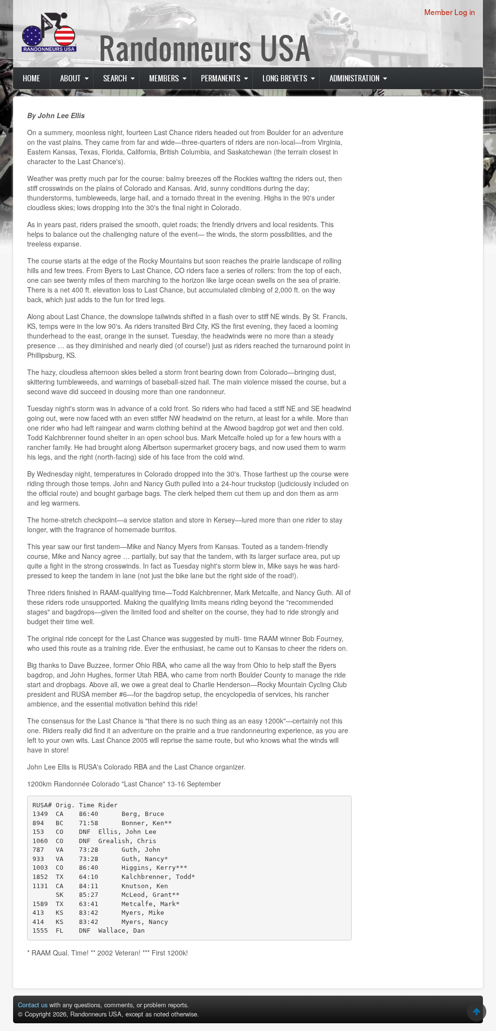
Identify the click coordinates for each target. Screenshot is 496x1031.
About (70, 78)
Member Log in (449, 11)
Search (115, 78)
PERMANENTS (220, 78)
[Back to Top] (476, 1011)
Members (164, 78)
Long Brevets (285, 78)
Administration (354, 78)
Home (31, 78)
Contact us (32, 1004)
